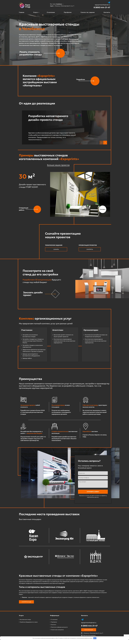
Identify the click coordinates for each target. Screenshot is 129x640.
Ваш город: (56, 4)
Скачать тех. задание (88, 12)
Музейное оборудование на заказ (29, 622)
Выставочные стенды (25, 619)
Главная (21, 12)
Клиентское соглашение (57, 629)
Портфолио (68, 12)
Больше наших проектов (58, 165)
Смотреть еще (26, 602)
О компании (51, 12)
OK (95, 638)
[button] (105, 142)
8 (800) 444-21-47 (102, 7)
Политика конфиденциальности (59, 627)
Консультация (88, 629)
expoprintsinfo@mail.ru (102, 4)
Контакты (107, 12)
